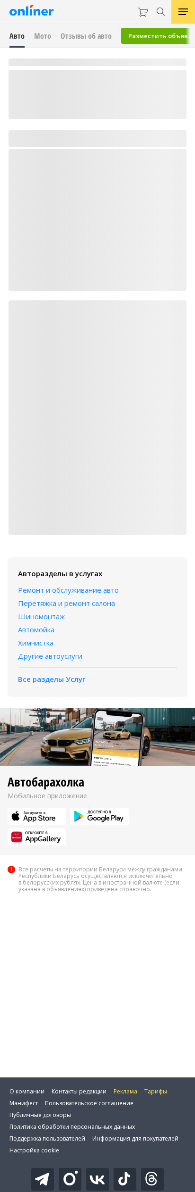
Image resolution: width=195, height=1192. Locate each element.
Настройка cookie (34, 1150)
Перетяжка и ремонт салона (66, 603)
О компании (26, 1091)
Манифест (23, 1103)
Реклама (125, 1091)
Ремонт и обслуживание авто (68, 590)
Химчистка (35, 642)
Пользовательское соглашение (89, 1103)
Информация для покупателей (135, 1138)
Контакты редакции (79, 1091)
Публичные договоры (40, 1115)
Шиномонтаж (41, 616)
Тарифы (155, 1091)
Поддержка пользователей (47, 1138)
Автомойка (36, 629)
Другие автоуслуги (50, 656)
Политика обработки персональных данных (72, 1127)
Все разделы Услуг (52, 679)
